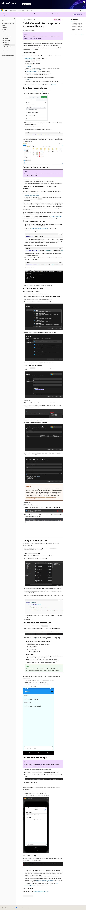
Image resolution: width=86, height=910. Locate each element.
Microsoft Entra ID (30, 498)
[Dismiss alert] (84, 2)
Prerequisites (74, 21)
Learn (24, 19)
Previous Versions (30, 19)
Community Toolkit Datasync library (32, 38)
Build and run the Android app (78, 27)
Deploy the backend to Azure (77, 24)
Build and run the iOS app (77, 29)
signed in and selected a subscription (40, 228)
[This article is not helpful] (83, 35)
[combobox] (8, 21)
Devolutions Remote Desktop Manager (44, 880)
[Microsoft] (2, 10)
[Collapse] (15, 18)
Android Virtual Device (31, 71)
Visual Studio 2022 (29, 58)
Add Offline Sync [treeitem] (7, 48)
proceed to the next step (56, 216)
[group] (44, 250)
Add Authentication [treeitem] (8, 46)
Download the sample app (77, 23)
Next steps (74, 30)
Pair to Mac (53, 84)
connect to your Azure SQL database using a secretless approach (41, 497)
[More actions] (62, 19)
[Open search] (80, 10)
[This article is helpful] (81, 35)
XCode (29, 79)
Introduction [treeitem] (6, 44)
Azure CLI (29, 66)
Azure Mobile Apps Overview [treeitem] (8, 23)
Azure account (30, 65)
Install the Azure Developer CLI (32, 195)
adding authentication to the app (41, 891)
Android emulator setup (40, 638)
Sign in (83, 10)
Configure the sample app (77, 26)
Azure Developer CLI (36, 69)
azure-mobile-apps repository (36, 91)
